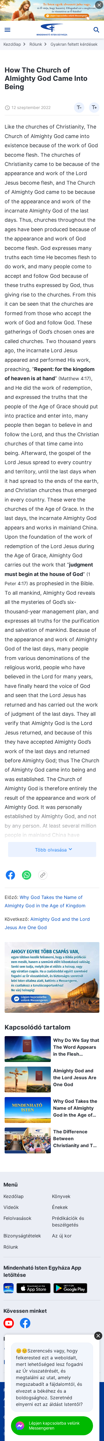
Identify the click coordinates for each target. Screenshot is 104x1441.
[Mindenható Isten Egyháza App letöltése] (8, 1288)
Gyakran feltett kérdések (74, 44)
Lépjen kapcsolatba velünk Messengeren (54, 1425)
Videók (11, 1207)
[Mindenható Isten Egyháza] (52, 30)
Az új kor (62, 1236)
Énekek (60, 1207)
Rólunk (35, 44)
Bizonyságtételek (22, 1236)
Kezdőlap (12, 44)
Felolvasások (17, 1218)
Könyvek (61, 1196)
